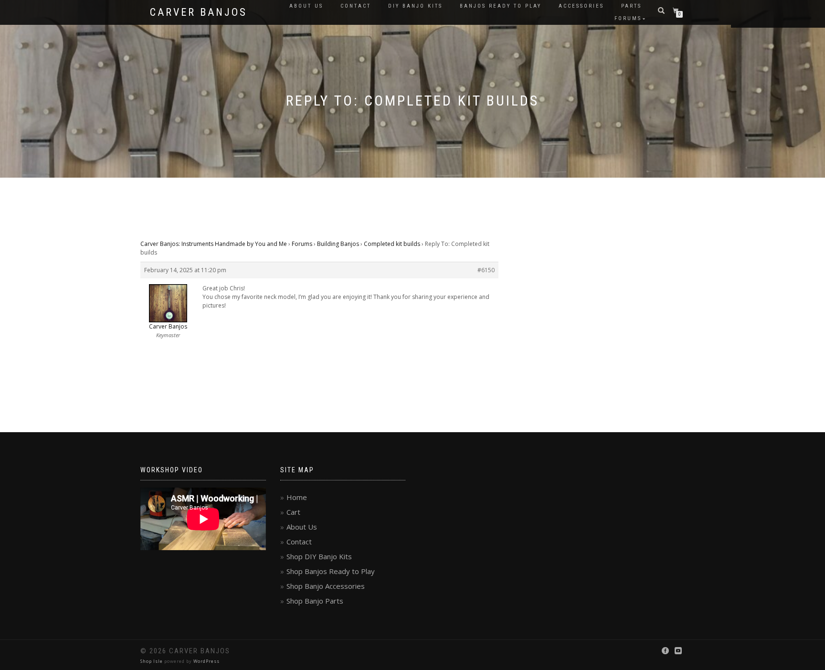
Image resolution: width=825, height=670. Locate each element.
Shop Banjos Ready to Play (330, 571)
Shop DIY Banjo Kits (319, 556)
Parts (631, 6)
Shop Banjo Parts (314, 601)
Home (296, 497)
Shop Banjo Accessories (325, 586)
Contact (355, 6)
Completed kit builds (392, 244)
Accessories (581, 6)
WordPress (206, 661)
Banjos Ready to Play (500, 6)
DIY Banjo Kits (415, 6)
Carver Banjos (198, 12)
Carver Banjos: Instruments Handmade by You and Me (213, 244)
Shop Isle (151, 661)
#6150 (486, 270)
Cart (293, 512)
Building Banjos (338, 244)
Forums (628, 18)
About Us (306, 6)
